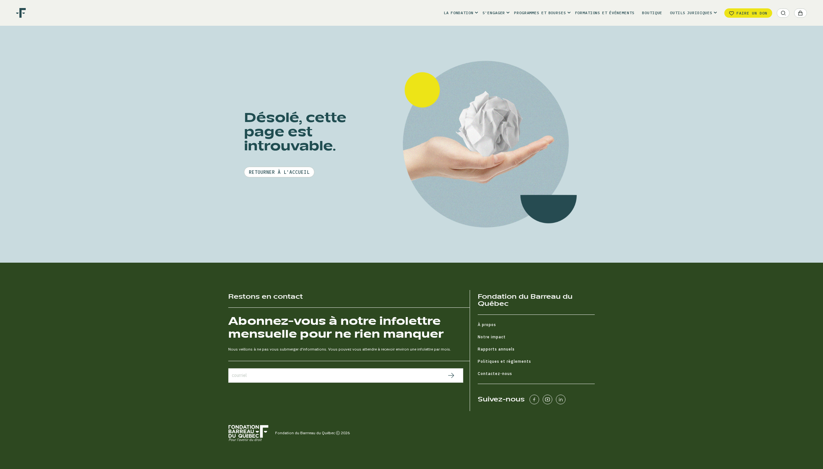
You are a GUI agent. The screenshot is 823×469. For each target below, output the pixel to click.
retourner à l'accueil (279, 172)
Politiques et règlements (504, 361)
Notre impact (492, 336)
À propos (487, 324)
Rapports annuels (496, 349)
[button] (459, 13)
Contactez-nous (495, 373)
